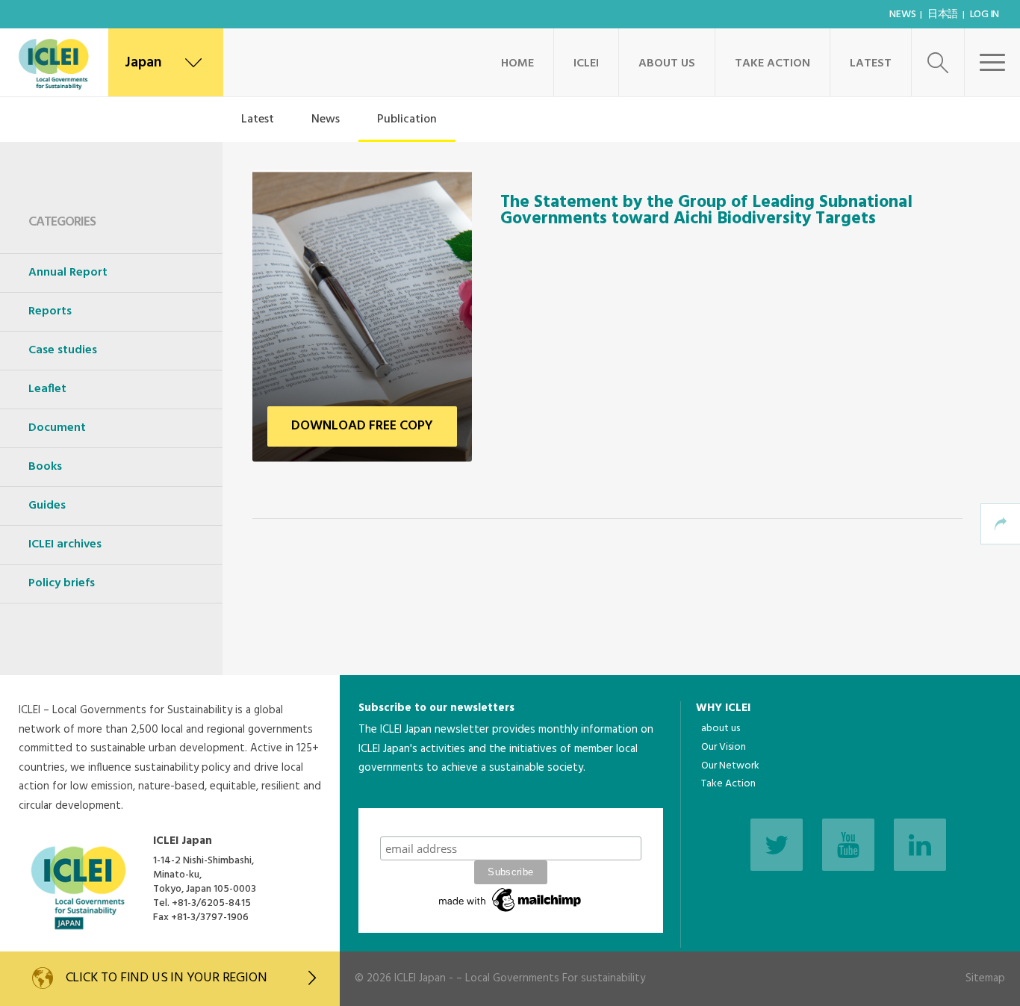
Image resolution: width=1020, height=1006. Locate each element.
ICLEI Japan (420, 978)
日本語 (942, 14)
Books (45, 466)
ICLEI (586, 63)
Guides (47, 505)
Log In (984, 14)
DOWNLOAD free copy (362, 426)
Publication (407, 119)
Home (517, 63)
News (902, 14)
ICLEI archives (65, 544)
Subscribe (511, 822)
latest (862, 710)
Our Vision (723, 747)
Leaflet (47, 389)
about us (720, 728)
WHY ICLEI (723, 708)
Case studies (62, 350)
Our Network (730, 765)
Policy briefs (61, 583)
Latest (871, 63)
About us (666, 63)
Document (57, 428)
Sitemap (985, 978)
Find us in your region (166, 978)
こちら (375, 798)
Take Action (772, 63)
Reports (50, 311)
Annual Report (68, 272)
